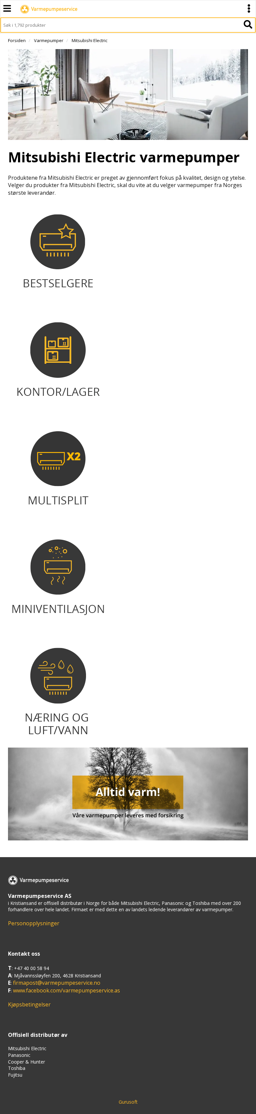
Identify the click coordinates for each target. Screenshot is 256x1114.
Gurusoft (128, 1102)
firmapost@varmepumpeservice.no (56, 982)
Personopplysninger (33, 923)
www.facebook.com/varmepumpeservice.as (66, 990)
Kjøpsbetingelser (29, 1004)
